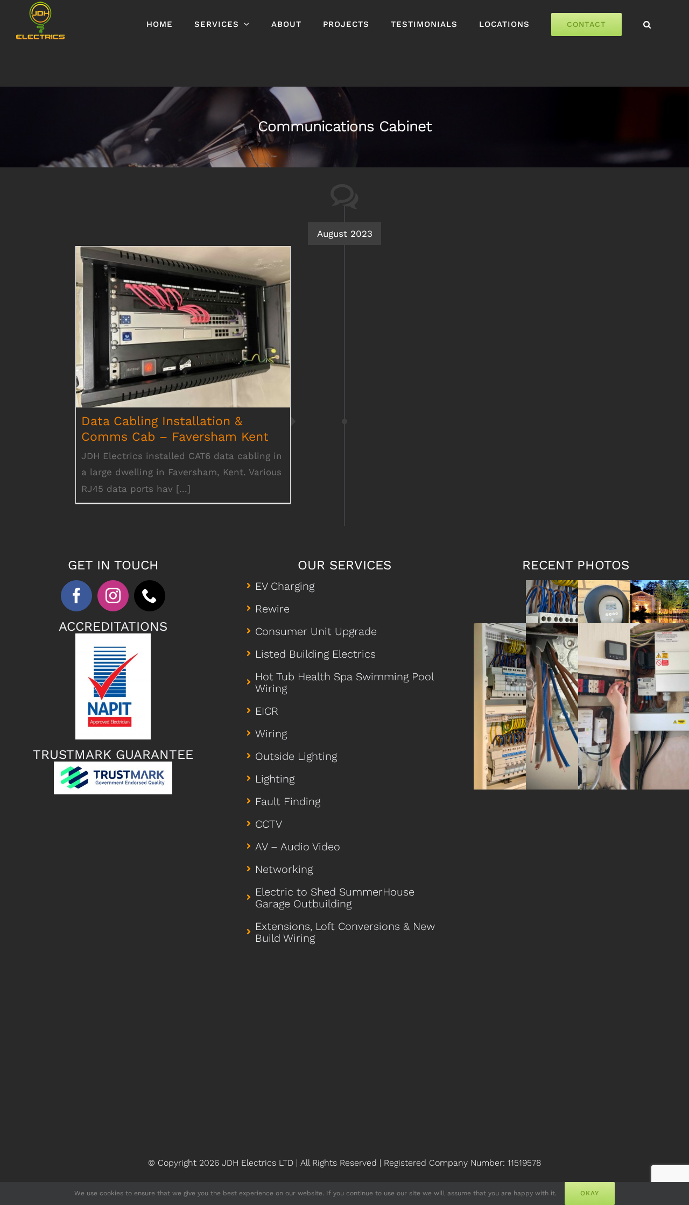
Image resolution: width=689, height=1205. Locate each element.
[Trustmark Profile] (113, 765)
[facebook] (76, 595)
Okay (589, 1193)
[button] (647, 24)
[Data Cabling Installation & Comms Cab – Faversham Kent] (183, 326)
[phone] (149, 595)
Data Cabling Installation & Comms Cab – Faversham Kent (183, 311)
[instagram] (113, 595)
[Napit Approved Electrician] (113, 637)
